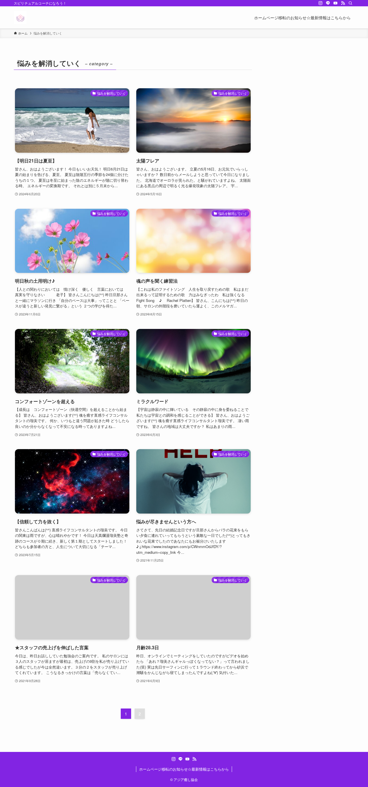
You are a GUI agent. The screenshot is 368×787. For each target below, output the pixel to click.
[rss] (343, 3)
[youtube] (335, 3)
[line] (328, 3)
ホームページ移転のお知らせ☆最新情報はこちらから (184, 769)
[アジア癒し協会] (20, 17)
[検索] (350, 3)
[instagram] (320, 3)
